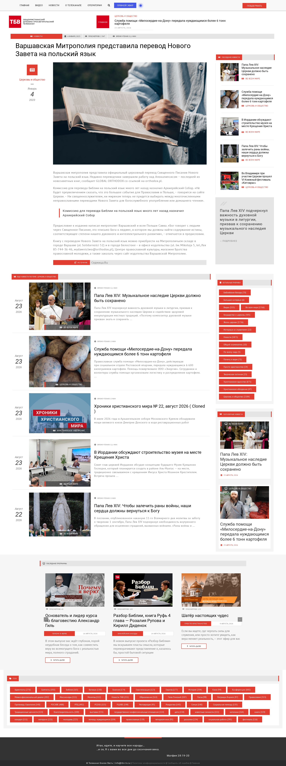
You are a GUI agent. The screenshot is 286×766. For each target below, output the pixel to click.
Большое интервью (234, 300)
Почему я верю (233, 359)
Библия (72, 689)
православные (135, 719)
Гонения (118, 689)
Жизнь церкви (233, 322)
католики (237, 712)
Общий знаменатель (235, 344)
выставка (97, 712)
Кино (217, 689)
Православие (257, 697)
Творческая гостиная (235, 374)
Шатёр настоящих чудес (68, 615)
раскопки (191, 719)
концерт (21, 719)
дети (179, 712)
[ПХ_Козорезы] (74, 575)
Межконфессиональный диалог (32, 697)
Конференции (241, 689)
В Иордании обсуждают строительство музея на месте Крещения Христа (166, 20)
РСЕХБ (100, 704)
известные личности (207, 712)
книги (259, 712)
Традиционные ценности (29, 712)
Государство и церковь (237, 314)
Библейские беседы (235, 292)
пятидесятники (164, 719)
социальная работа (220, 719)
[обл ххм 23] (142, 575)
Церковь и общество (237, 396)
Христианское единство (237, 381)
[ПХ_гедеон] (211, 575)
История (195, 689)
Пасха (202, 697)
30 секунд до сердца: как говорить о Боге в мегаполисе (206, 620)
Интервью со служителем (237, 329)
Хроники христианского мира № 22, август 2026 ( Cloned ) (138, 620)
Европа (172, 689)
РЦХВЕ (123, 704)
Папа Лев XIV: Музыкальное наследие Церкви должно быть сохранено (257, 69)
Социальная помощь (225, 704)
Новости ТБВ (120, 697)
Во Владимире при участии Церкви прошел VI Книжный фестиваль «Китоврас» (257, 178)
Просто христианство (236, 367)
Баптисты (48, 689)
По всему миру (232, 352)
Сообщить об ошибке (178, 763)
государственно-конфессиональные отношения (139, 712)
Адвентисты (23, 689)
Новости (231, 337)
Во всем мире (122, 16)
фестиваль (250, 719)
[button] (109, 5)
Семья (196, 704)
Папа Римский (177, 697)
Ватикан (95, 689)
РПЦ (79, 704)
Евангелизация (145, 689)
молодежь (70, 719)
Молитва (94, 697)
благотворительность (66, 712)
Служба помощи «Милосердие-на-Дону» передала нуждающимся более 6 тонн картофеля (257, 96)
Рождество (173, 704)
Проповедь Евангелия (27, 704)
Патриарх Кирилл (227, 697)
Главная (196, 763)
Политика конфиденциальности (148, 763)
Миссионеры (68, 697)
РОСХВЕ (57, 704)
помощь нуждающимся (102, 719)
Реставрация (147, 704)
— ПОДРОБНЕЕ (228, 254)
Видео (229, 307)
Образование (148, 697)
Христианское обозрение (238, 389)
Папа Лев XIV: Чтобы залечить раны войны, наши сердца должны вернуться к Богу (256, 150)
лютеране (45, 719)
